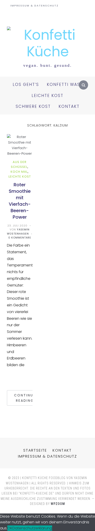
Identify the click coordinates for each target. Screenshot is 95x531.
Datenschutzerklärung (32, 528)
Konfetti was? (65, 84)
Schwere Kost (33, 106)
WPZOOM (58, 504)
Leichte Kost (47, 95)
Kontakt (69, 106)
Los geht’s (26, 84)
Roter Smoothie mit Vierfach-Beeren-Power (20, 200)
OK (9, 528)
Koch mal (19, 171)
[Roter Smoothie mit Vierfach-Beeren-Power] (20, 136)
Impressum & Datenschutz (34, 5)
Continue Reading (25, 398)
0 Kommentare (19, 237)
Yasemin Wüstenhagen (18, 231)
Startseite (35, 450)
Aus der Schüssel (19, 164)
